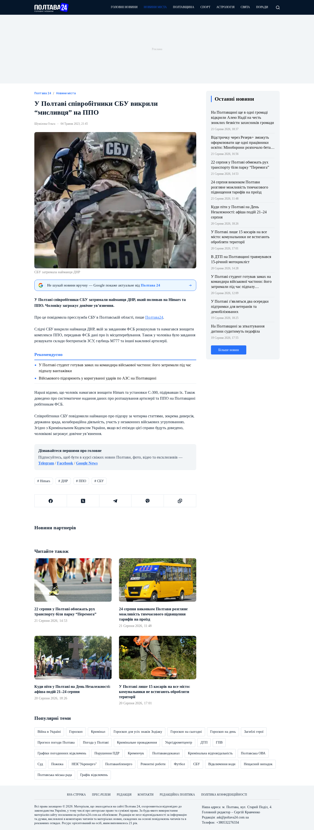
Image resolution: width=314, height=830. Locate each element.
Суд (40, 764)
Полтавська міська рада (55, 775)
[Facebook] (51, 501)
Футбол (179, 764)
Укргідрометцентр (178, 742)
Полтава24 (154, 317)
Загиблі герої (253, 732)
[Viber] (147, 501)
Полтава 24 (132, 806)
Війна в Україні (49, 732)
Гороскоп (76, 732)
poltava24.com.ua (89, 814)
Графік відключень (94, 775)
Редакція (124, 794)
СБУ (99, 481)
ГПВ (219, 742)
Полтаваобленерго (118, 764)
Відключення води (222, 764)
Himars (43, 481)
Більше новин (228, 350)
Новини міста (155, 7)
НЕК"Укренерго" (84, 764)
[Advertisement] (157, 49)
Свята (245, 7)
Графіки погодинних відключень (62, 753)
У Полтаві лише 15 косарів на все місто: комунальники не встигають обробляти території (154, 691)
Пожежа (57, 764)
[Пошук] (278, 7)
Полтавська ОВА (253, 753)
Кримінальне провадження (137, 742)
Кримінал (98, 732)
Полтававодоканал (166, 753)
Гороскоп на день (223, 732)
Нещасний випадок (258, 764)
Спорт (205, 7)
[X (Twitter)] (83, 501)
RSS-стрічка (76, 794)
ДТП (204, 742)
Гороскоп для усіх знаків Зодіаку (138, 732)
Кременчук (136, 753)
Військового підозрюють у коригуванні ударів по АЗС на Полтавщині (97, 378)
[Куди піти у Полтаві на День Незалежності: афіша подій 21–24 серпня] (73, 657)
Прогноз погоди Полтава (56, 742)
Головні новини (124, 7)
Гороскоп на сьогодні (186, 732)
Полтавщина (183, 7)
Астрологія (225, 7)
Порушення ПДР (106, 753)
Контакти (146, 794)
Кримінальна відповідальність (210, 753)
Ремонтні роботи (153, 764)
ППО (81, 481)
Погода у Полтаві (96, 742)
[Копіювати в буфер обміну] (180, 501)
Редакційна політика (177, 794)
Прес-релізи (101, 794)
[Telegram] (115, 501)
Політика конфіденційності (224, 794)
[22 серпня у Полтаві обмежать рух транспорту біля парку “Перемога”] (73, 580)
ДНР (63, 481)
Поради (262, 7)
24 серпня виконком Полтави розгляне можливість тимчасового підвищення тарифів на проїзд (153, 614)
